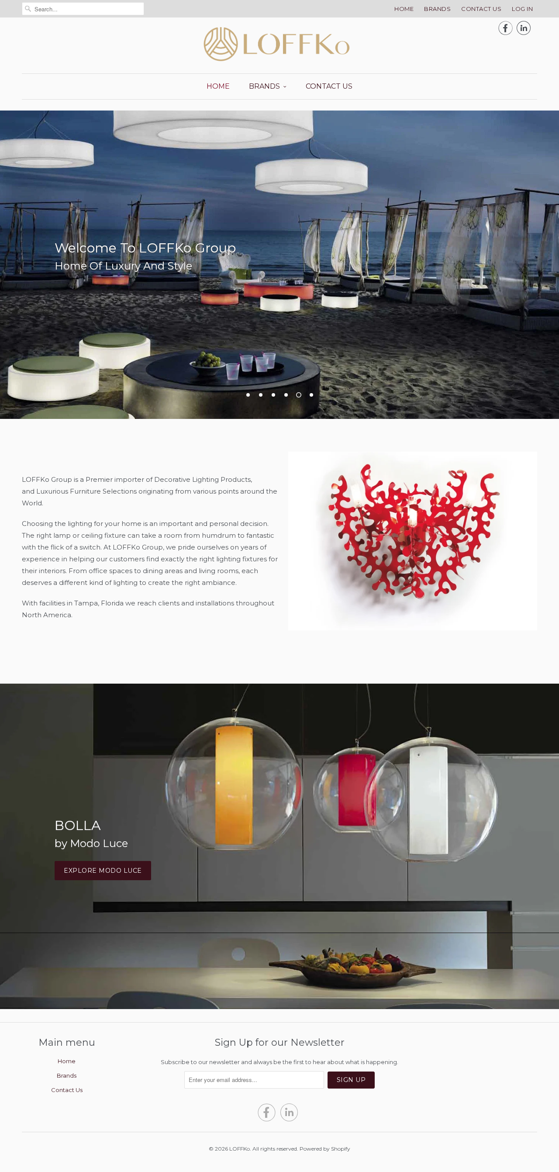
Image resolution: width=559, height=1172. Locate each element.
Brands (437, 8)
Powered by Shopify (325, 1148)
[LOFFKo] (279, 44)
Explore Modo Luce (103, 871)
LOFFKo (239, 1148)
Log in (522, 8)
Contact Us (481, 8)
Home (404, 8)
